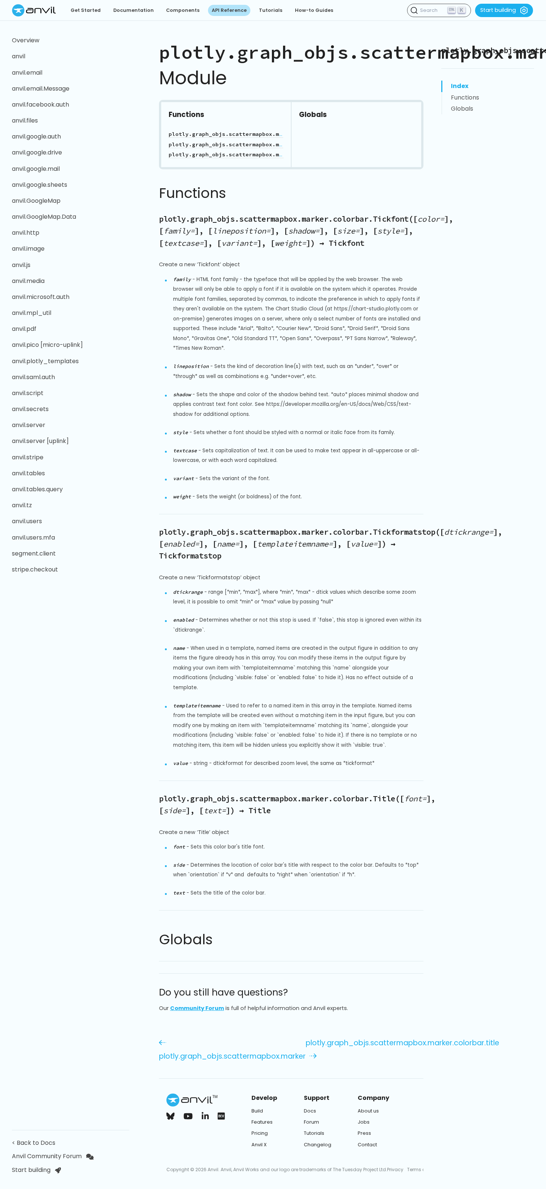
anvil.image (28, 248)
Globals (462, 108)
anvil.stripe (27, 457)
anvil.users (27, 521)
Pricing (259, 1133)
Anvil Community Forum (47, 1156)
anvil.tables (28, 473)
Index (459, 86)
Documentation (133, 10)
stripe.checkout (35, 569)
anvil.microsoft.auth (40, 297)
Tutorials (270, 10)
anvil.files (25, 120)
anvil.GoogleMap (36, 200)
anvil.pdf (24, 329)
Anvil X (259, 1144)
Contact (367, 1144)
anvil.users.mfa (33, 537)
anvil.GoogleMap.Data (44, 216)
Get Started (86, 10)
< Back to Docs (35, 1142)
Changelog (317, 1144)
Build (257, 1111)
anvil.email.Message (40, 88)
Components (182, 10)
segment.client (34, 553)
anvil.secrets (30, 409)
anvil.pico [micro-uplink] (47, 345)
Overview (25, 40)
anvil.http (25, 232)
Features (262, 1122)
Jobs (364, 1122)
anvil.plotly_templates (45, 361)
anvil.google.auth (36, 136)
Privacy (395, 1169)
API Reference (229, 10)
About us (368, 1111)
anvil (18, 56)
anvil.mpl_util (31, 313)
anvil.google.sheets (39, 184)
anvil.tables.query (37, 489)
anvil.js (21, 265)
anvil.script (27, 393)
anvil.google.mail (36, 168)
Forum (311, 1122)
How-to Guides (314, 10)
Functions (465, 97)
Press (364, 1133)
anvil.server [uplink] (40, 441)
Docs (310, 1111)
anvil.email (27, 72)
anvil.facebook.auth (40, 104)
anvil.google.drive (37, 152)
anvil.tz (22, 505)
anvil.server (28, 425)
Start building (498, 10)
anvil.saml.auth (33, 377)
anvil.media (28, 281)
